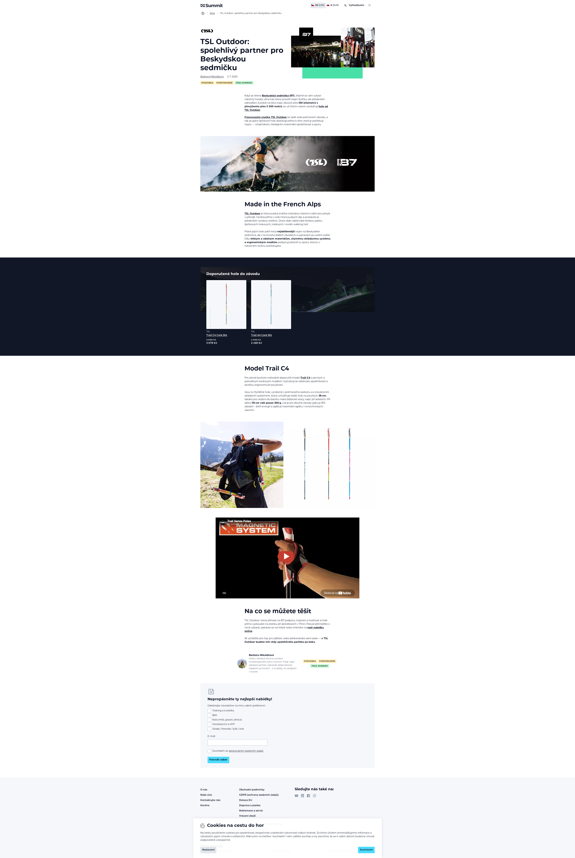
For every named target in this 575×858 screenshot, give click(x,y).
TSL (208, 332)
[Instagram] (314, 796)
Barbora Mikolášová (212, 77)
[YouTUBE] (296, 796)
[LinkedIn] (302, 796)
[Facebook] (308, 796)
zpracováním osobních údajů (246, 751)
